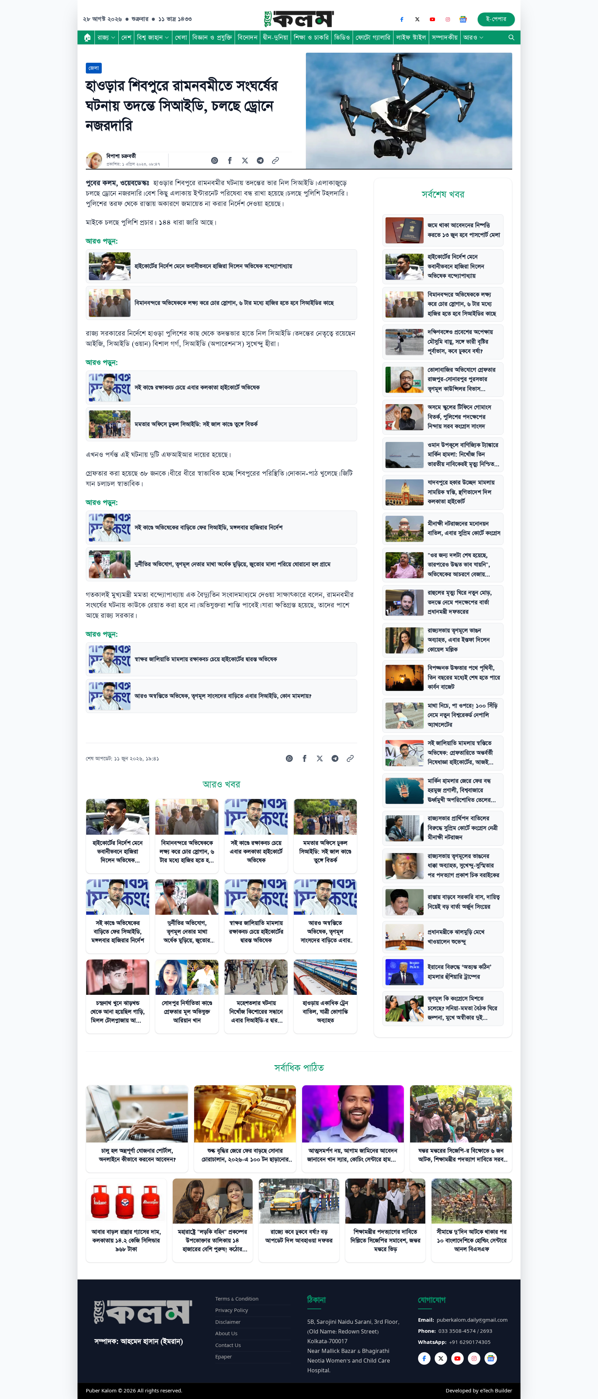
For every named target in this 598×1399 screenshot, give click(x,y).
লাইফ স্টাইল (411, 37)
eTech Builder (496, 1391)
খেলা (181, 37)
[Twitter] (441, 1358)
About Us (226, 1334)
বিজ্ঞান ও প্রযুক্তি (212, 37)
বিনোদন (247, 37)
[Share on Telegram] (260, 160)
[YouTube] (432, 19)
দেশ (126, 37)
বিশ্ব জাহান (150, 37)
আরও (470, 37)
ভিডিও (342, 37)
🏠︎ (87, 37)
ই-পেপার (496, 19)
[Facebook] (402, 19)
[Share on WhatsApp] (214, 160)
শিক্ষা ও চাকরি (311, 37)
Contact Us (228, 1345)
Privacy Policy (231, 1310)
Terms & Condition (237, 1299)
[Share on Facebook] (230, 160)
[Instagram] (448, 19)
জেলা (94, 68)
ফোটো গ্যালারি (373, 37)
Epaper (223, 1357)
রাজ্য (103, 37)
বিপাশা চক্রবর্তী (121, 156)
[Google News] (463, 19)
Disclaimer (228, 1322)
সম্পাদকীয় (445, 37)
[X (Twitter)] (417, 19)
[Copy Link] (275, 160)
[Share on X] (245, 160)
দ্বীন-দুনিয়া (275, 37)
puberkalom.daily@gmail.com (472, 1320)
